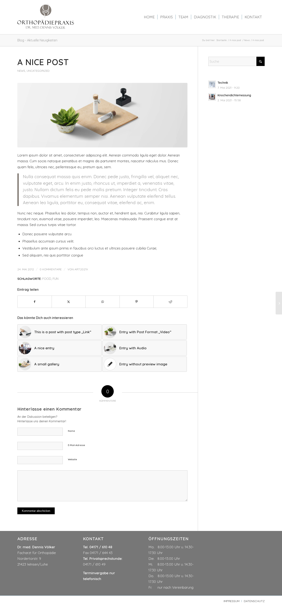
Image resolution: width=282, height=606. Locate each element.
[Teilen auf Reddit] (170, 302)
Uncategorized (38, 70)
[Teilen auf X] (68, 302)
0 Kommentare (51, 269)
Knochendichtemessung (234, 95)
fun (55, 279)
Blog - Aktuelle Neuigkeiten (37, 40)
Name (71, 430)
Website (72, 459)
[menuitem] (149, 17)
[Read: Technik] (212, 84)
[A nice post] (102, 115)
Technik (223, 83)
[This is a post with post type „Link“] (279, 303)
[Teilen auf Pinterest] (136, 302)
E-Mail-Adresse (76, 445)
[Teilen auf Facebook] (34, 302)
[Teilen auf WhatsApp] (102, 302)
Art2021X (81, 269)
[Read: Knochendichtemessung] (212, 97)
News (21, 70)
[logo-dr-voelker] (45, 17)
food (46, 279)
